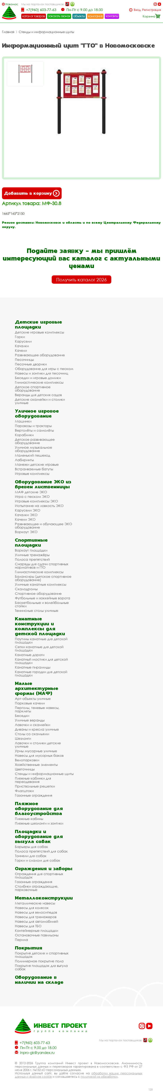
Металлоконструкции (44, 897)
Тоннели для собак (31, 855)
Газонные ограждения (33, 795)
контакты (112, 16)
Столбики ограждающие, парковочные (36, 888)
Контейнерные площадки (36, 930)
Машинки (23, 421)
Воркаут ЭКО (26, 532)
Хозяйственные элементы (36, 764)
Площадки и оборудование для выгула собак (39, 836)
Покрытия (28, 947)
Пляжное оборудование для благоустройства (39, 808)
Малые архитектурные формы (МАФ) (36, 688)
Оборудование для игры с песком (44, 368)
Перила (21, 939)
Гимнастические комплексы (39, 382)
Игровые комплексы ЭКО (36, 501)
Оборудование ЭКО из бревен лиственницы (43, 484)
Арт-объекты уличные (33, 698)
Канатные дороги (29, 654)
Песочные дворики (31, 364)
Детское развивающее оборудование (35, 441)
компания (95, 16)
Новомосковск (11, 4)
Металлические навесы (35, 903)
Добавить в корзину (28, 193)
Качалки (22, 346)
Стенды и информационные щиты (46, 32)
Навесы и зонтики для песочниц (41, 373)
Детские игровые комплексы (39, 332)
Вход (137, 9)
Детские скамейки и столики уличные (40, 401)
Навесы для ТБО (28, 926)
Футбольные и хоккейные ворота (42, 598)
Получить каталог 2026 (81, 279)
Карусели (23, 341)
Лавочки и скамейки (32, 724)
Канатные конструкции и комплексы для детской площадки (40, 626)
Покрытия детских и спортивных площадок (41, 954)
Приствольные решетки (35, 786)
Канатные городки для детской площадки (41, 673)
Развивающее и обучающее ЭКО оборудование (43, 525)
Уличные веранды (30, 720)
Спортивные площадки (31, 542)
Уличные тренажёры (32, 555)
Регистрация (151, 9)
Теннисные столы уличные (36, 610)
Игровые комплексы (32, 473)
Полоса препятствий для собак (41, 851)
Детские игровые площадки (38, 324)
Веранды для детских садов (38, 395)
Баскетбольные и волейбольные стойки (42, 604)
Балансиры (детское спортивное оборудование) (43, 578)
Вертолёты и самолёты (34, 430)
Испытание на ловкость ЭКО (39, 505)
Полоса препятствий (32, 559)
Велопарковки (27, 760)
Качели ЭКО (25, 519)
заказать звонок (59, 16)
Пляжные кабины (29, 818)
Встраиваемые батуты (34, 469)
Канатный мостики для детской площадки (41, 661)
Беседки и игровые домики (38, 377)
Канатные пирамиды (32, 667)
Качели (21, 350)
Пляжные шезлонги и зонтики (39, 823)
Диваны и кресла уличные (37, 729)
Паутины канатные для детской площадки (41, 640)
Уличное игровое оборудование (37, 413)
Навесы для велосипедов (36, 912)
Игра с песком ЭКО (32, 496)
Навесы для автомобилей (36, 921)
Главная (8, 32)
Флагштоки (24, 790)
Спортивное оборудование (38, 593)
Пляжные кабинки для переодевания (33, 780)
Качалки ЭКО (26, 514)
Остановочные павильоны (36, 935)
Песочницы (24, 359)
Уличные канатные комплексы (40, 584)
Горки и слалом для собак (37, 860)
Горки (20, 336)
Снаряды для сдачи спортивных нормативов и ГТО (41, 565)
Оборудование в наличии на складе (39, 980)
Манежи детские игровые (37, 464)
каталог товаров (33, 16)
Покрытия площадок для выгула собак (41, 967)
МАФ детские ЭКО (31, 492)
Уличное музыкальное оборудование (33, 449)
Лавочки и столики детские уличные (38, 744)
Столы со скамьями (32, 734)
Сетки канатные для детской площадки (39, 648)
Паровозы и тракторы (33, 425)
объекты (79, 16)
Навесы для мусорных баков (39, 755)
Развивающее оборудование (40, 355)
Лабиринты (24, 460)
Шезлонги (23, 738)
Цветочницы (25, 769)
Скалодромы (26, 589)
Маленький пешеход (32, 455)
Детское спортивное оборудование (32, 388)
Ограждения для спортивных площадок (39, 875)
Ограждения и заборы (43, 868)
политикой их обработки (99, 1076)
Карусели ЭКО (27, 510)
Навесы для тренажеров (35, 917)
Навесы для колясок (32, 907)
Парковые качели (30, 703)
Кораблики (24, 435)
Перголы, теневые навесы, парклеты (37, 709)
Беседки (22, 715)
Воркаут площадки (31, 550)
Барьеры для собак (31, 846)
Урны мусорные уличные (36, 751)
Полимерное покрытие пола (39, 961)
